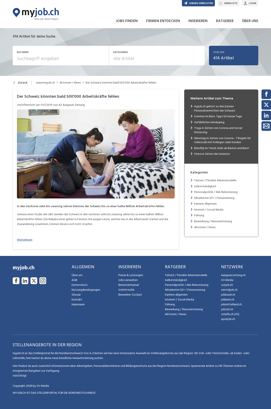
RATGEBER (225, 21)
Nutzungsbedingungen (86, 289)
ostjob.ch (227, 284)
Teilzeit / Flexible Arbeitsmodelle (215, 180)
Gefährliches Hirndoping (209, 122)
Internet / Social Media (208, 209)
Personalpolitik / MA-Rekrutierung (216, 192)
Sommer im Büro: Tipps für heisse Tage (218, 116)
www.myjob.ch (45, 83)
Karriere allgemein (205, 203)
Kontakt (77, 299)
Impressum (78, 304)
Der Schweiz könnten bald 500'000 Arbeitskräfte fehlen (121, 83)
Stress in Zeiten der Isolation (212, 153)
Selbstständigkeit (205, 186)
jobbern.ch (227, 299)
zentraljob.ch (229, 289)
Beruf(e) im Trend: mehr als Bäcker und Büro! (221, 148)
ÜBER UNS (250, 21)
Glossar (76, 294)
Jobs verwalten (128, 280)
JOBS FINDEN (127, 21)
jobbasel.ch (228, 294)
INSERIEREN (197, 21)
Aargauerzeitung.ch (233, 275)
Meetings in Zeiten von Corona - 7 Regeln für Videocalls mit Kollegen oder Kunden (222, 140)
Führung (199, 215)
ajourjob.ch (228, 319)
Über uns (77, 275)
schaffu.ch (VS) (230, 314)
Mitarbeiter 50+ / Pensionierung (214, 197)
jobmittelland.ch (231, 304)
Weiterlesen (24, 239)
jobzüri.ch (227, 309)
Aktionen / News (70, 83)
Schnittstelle (126, 289)
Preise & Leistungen (130, 275)
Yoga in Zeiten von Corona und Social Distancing (218, 130)
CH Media (227, 280)
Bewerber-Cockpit (130, 294)
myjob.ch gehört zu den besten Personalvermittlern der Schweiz (214, 108)
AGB (74, 280)
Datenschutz (80, 284)
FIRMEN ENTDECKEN (163, 21)
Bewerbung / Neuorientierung (213, 221)
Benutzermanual (128, 284)
